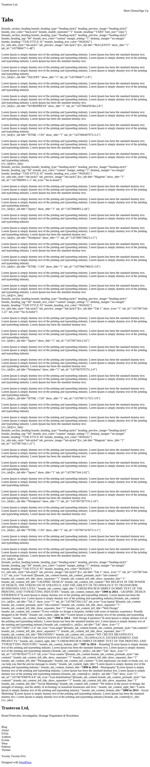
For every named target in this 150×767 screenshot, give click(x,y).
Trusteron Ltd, (9, 4)
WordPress (25, 762)
